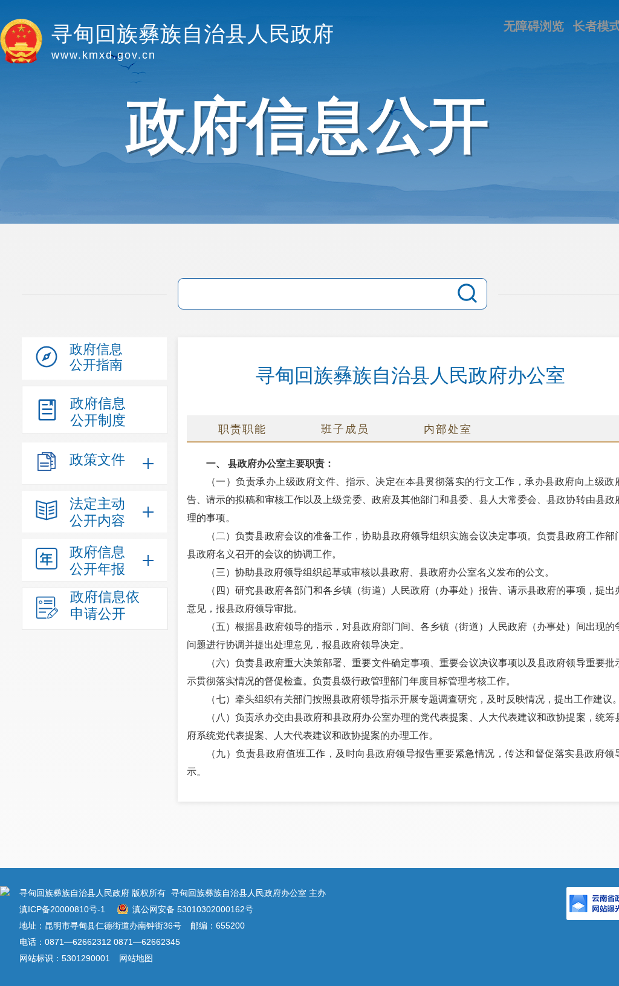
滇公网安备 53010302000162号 (192, 909)
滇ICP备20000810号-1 (62, 909)
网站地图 (136, 958)
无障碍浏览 (534, 26)
